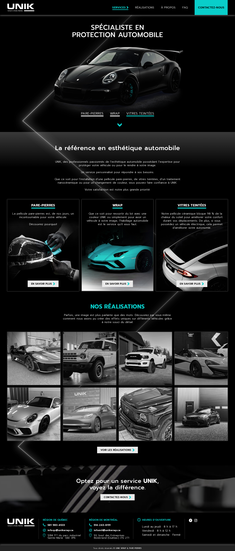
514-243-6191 (102, 525)
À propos (168, 7)
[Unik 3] (145, 414)
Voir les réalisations (116, 450)
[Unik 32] (201, 414)
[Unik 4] (33, 414)
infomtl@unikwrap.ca (107, 530)
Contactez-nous (211, 7)
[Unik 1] (33, 358)
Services (119, 7)
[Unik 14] (89, 414)
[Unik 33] (201, 358)
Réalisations (144, 7)
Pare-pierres (92, 113)
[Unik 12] (145, 358)
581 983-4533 (56, 525)
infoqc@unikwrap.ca (60, 530)
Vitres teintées (140, 113)
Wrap (115, 113)
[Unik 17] (89, 358)
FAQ (185, 7)
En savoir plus (41, 284)
